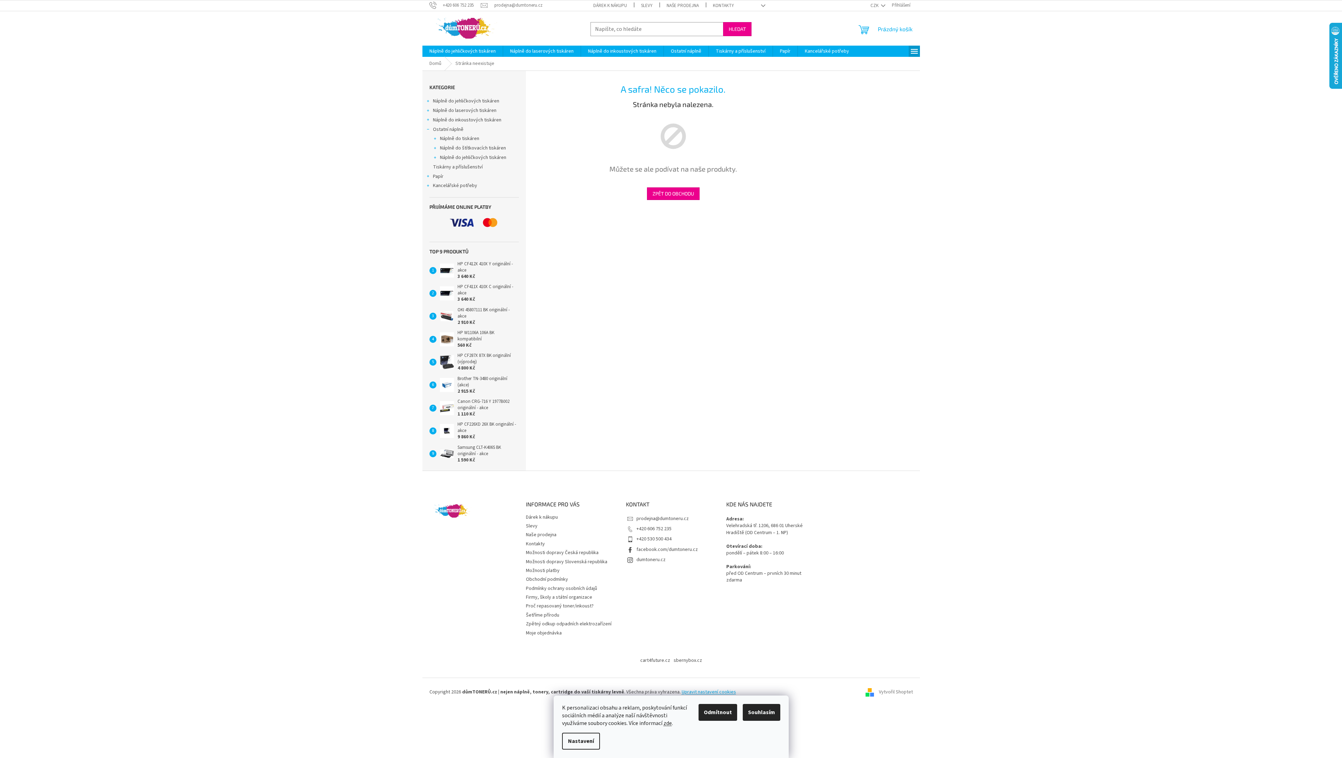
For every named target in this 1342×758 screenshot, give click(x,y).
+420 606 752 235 (654, 528)
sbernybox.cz (688, 660)
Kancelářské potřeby (455, 185)
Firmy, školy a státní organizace (559, 597)
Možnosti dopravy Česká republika (562, 552)
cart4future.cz (655, 660)
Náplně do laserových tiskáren (464, 110)
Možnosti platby (543, 570)
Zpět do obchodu (673, 194)
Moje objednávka (544, 633)
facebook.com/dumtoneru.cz (667, 549)
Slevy (647, 5)
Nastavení (581, 741)
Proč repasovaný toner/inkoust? (560, 606)
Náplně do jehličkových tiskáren (466, 101)
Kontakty (723, 5)
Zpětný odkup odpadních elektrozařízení (569, 623)
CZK (875, 5)
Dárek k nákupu (610, 5)
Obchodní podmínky (547, 579)
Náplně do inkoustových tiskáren (467, 120)
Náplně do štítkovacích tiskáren (473, 148)
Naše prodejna (683, 5)
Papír (438, 176)
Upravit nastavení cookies (709, 692)
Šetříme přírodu (542, 615)
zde (667, 723)
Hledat (737, 29)
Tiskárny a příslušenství (458, 167)
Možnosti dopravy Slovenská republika (566, 561)
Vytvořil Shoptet (896, 692)
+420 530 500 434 (654, 539)
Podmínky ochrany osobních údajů (561, 588)
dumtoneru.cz (651, 559)
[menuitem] (462, 51)
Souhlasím (761, 712)
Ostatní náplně (448, 129)
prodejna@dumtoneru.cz (662, 518)
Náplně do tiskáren (459, 138)
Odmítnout (718, 712)
